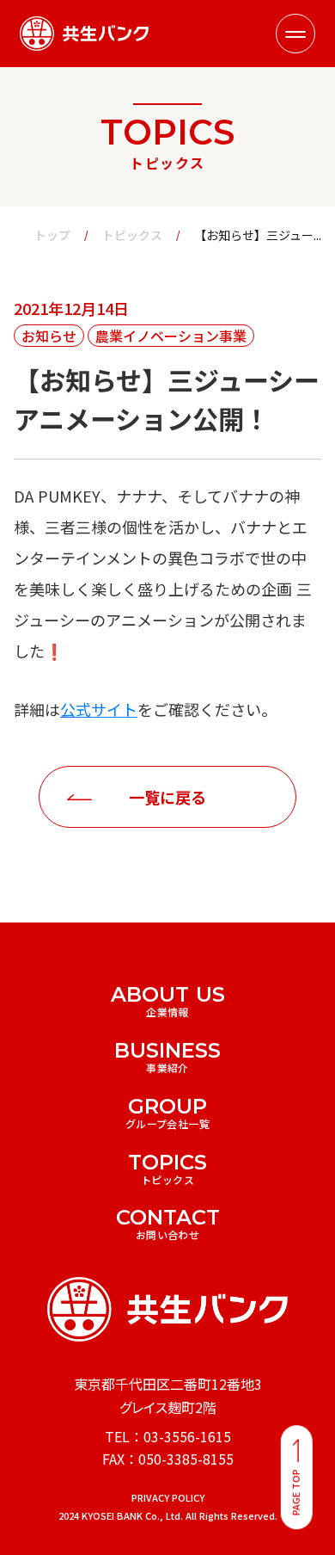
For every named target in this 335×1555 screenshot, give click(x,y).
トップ (52, 235)
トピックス (132, 235)
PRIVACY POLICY (167, 1497)
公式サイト (98, 709)
